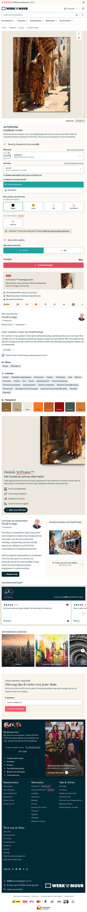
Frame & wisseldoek (15, 184)
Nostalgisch (15, 366)
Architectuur (39, 377)
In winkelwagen (45, 265)
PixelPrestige (12, 127)
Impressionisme (42, 381)
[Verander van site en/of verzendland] (83, 2)
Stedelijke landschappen (21, 377)
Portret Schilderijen (59, 381)
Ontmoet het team (55, 772)
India (70, 377)
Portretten (7, 381)
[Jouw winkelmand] (83, 9)
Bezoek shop (7, 324)
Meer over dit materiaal (75, 150)
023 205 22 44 (34, 747)
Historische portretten (11, 385)
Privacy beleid (69, 896)
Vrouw (31, 381)
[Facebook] (20, 869)
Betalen (10, 765)
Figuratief (6, 392)
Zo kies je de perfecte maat (74, 163)
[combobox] (38, 14)
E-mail (24, 751)
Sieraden (73, 389)
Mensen (78, 377)
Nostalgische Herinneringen (27, 389)
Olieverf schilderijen (46, 385)
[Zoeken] (82, 15)
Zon (24, 381)
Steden (6, 377)
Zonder (25, 250)
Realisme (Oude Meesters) (67, 385)
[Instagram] (13, 869)
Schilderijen (60, 377)
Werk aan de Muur (14, 827)
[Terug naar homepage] (15, 8)
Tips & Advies (65, 21)
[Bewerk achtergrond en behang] (79, 38)
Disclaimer (35, 896)
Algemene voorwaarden (21, 896)
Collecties (21, 21)
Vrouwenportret (29, 385)
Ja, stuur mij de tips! (15, 709)
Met (65, 250)
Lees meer (20, 324)
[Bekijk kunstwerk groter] (79, 34)
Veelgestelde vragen (15, 758)
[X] (23, 869)
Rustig (5, 366)
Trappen (50, 377)
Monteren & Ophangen (16, 772)
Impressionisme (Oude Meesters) (54, 389)
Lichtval (17, 381)
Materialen (50, 21)
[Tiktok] (27, 869)
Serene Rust (8, 389)
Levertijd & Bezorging (15, 768)
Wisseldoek (12, 190)
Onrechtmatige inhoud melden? (52, 896)
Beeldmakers (35, 21)
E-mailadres (10, 698)
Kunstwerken (7, 21)
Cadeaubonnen (13, 775)
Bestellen (10, 762)
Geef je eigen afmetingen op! (24, 175)
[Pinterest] (16, 869)
